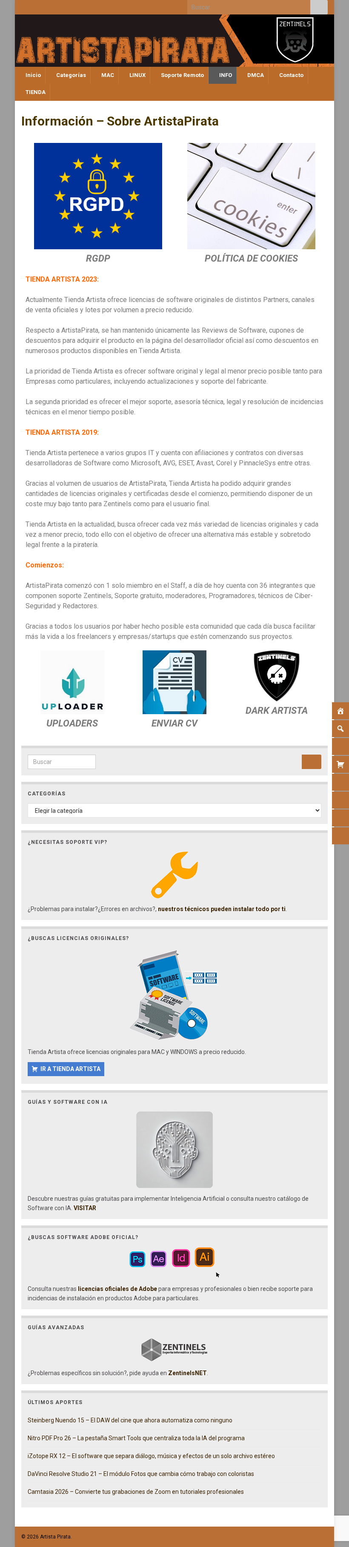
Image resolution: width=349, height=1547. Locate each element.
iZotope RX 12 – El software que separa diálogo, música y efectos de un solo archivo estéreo (151, 1456)
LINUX (137, 75)
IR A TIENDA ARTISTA (70, 1069)
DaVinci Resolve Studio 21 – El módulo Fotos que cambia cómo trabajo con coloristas (141, 1473)
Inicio (32, 75)
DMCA (255, 75)
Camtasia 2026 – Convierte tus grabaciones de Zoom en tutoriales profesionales (136, 1491)
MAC (107, 75)
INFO (225, 75)
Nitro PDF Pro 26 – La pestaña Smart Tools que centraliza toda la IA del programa (136, 1438)
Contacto (290, 75)
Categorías (70, 75)
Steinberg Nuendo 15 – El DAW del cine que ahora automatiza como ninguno (130, 1420)
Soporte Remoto (182, 75)
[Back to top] (329, 1496)
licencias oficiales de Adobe (117, 1288)
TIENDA (35, 92)
